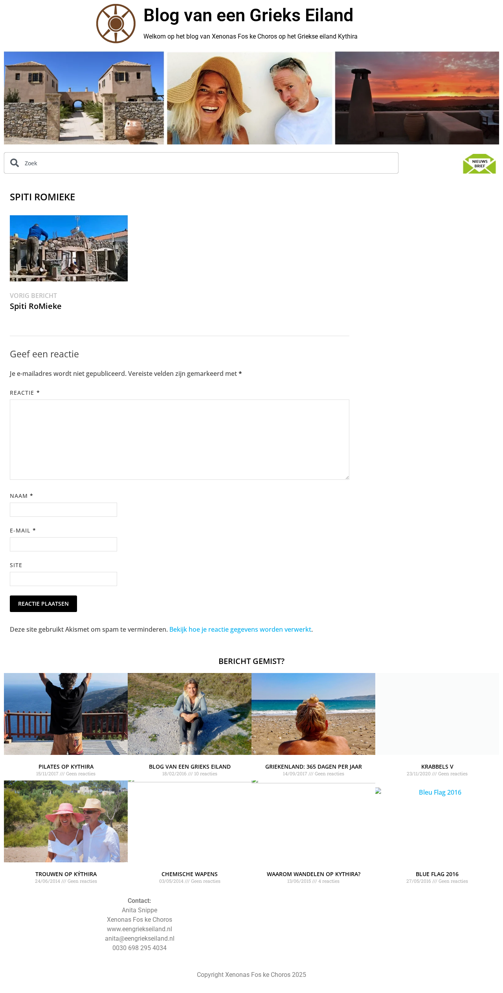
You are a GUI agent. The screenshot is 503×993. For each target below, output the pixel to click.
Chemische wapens (190, 874)
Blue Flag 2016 (437, 874)
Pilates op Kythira (66, 766)
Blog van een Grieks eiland (190, 766)
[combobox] (201, 163)
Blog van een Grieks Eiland (248, 15)
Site (16, 565)
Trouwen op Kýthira (66, 874)
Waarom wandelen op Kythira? (313, 874)
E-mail (23, 530)
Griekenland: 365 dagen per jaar (313, 766)
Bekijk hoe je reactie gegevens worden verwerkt (240, 629)
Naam (21, 495)
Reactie (25, 392)
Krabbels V (437, 766)
